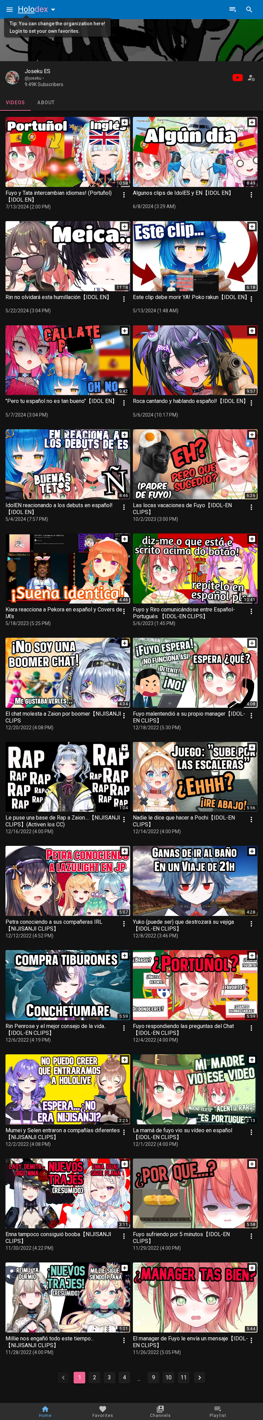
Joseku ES (37, 71)
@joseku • (34, 78)
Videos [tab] (15, 102)
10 (168, 1377)
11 (183, 1377)
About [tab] (46, 102)
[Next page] (199, 1377)
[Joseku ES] (12, 77)
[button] (38, 9)
